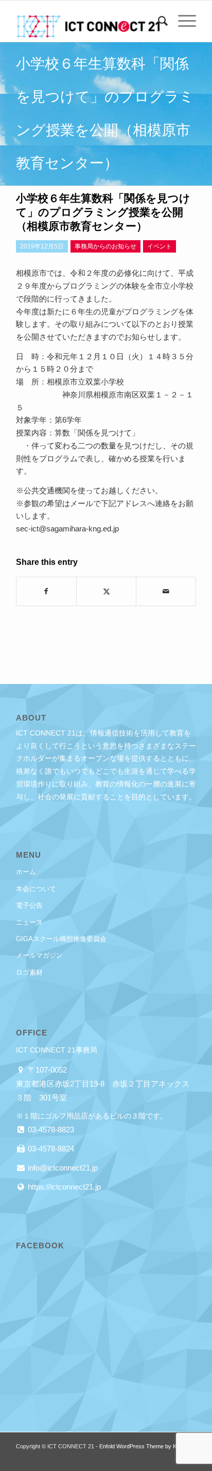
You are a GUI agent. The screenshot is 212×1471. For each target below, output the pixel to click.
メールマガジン (39, 955)
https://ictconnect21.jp (63, 1186)
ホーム (26, 872)
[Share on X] (106, 591)
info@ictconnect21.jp (62, 1167)
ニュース (29, 922)
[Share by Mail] (166, 591)
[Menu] (182, 21)
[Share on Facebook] (46, 591)
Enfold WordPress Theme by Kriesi (143, 1446)
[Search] (158, 21)
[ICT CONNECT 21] (88, 21)
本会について (36, 889)
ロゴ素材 (29, 972)
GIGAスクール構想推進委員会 (61, 939)
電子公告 (29, 905)
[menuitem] (158, 21)
